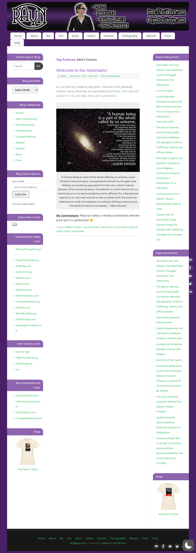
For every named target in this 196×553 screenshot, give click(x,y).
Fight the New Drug (27, 357)
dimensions (107, 227)
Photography (130, 36)
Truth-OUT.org (24, 272)
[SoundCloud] (190, 292)
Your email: (18, 181)
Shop (17, 42)
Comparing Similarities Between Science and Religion (169, 349)
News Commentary (27, 118)
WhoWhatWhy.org (26, 313)
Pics (61, 36)
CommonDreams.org (28, 301)
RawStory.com (24, 289)
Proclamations (24, 130)
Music (75, 36)
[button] (188, 545)
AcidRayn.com (78, 543)
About (34, 36)
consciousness (91, 227)
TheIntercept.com (26, 319)
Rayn (63, 76)
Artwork (109, 36)
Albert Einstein (73, 227)
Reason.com (22, 283)
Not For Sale (22, 351)
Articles (20, 113)
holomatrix (121, 227)
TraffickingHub (24, 363)
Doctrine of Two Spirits (169, 360)
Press (168, 36)
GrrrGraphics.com (26, 412)
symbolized (77, 231)
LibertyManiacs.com (27, 395)
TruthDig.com (23, 266)
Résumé (151, 36)
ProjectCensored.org (27, 260)
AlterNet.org (23, 307)
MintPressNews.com (27, 295)
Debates (20, 142)
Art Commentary (110, 76)
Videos (91, 36)
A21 (18, 369)
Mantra (106, 543)
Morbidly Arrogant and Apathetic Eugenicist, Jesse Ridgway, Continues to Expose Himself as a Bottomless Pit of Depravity (169, 173)
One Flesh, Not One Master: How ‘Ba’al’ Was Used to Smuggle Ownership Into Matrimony (169, 75)
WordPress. (119, 543)
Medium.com (23, 278)
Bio (48, 36)
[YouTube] (190, 276)
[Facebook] (190, 268)
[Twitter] (190, 284)
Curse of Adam (164, 90)
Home (17, 36)
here (117, 91)
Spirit (67, 231)
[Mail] (190, 260)
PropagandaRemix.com (29, 418)
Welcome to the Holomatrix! (81, 70)
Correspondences (26, 136)
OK (37, 66)
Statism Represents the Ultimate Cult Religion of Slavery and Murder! (169, 333)
